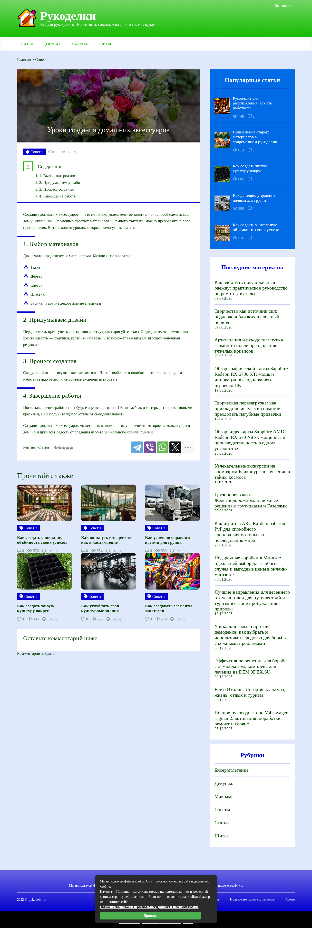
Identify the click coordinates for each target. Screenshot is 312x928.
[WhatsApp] (162, 447)
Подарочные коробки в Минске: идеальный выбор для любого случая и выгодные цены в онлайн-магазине (251, 566)
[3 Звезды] (64, 448)
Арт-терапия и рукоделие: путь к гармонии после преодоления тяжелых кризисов (248, 345)
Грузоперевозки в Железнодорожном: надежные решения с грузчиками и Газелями (250, 500)
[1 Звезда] (56, 448)
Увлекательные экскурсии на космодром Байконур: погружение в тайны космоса (252, 471)
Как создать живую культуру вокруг (250, 168)
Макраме (80, 44)
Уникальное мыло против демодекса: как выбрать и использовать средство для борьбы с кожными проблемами (250, 635)
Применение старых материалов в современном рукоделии (255, 137)
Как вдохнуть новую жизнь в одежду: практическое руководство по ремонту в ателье (251, 288)
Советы (222, 809)
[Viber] (150, 447)
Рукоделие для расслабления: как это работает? (252, 103)
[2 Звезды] (60, 448)
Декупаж (52, 44)
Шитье (105, 44)
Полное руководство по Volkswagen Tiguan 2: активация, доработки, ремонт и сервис (251, 718)
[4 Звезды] (67, 448)
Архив (290, 899)
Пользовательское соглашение (252, 899)
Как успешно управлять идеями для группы (254, 198)
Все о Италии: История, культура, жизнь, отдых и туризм (249, 692)
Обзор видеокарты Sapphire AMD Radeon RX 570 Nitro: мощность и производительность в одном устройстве (249, 440)
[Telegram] (137, 447)
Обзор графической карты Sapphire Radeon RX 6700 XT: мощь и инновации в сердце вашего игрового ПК (251, 377)
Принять (150, 916)
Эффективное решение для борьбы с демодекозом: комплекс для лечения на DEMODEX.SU (250, 666)
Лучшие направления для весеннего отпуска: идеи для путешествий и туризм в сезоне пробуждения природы (252, 600)
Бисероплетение (231, 770)
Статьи (26, 44)
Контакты (283, 6)
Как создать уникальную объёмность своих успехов (257, 227)
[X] (175, 447)
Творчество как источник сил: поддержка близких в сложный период (246, 316)
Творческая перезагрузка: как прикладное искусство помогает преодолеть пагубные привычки (248, 408)
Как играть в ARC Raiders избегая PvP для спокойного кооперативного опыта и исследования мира (249, 532)
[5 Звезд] (71, 448)
